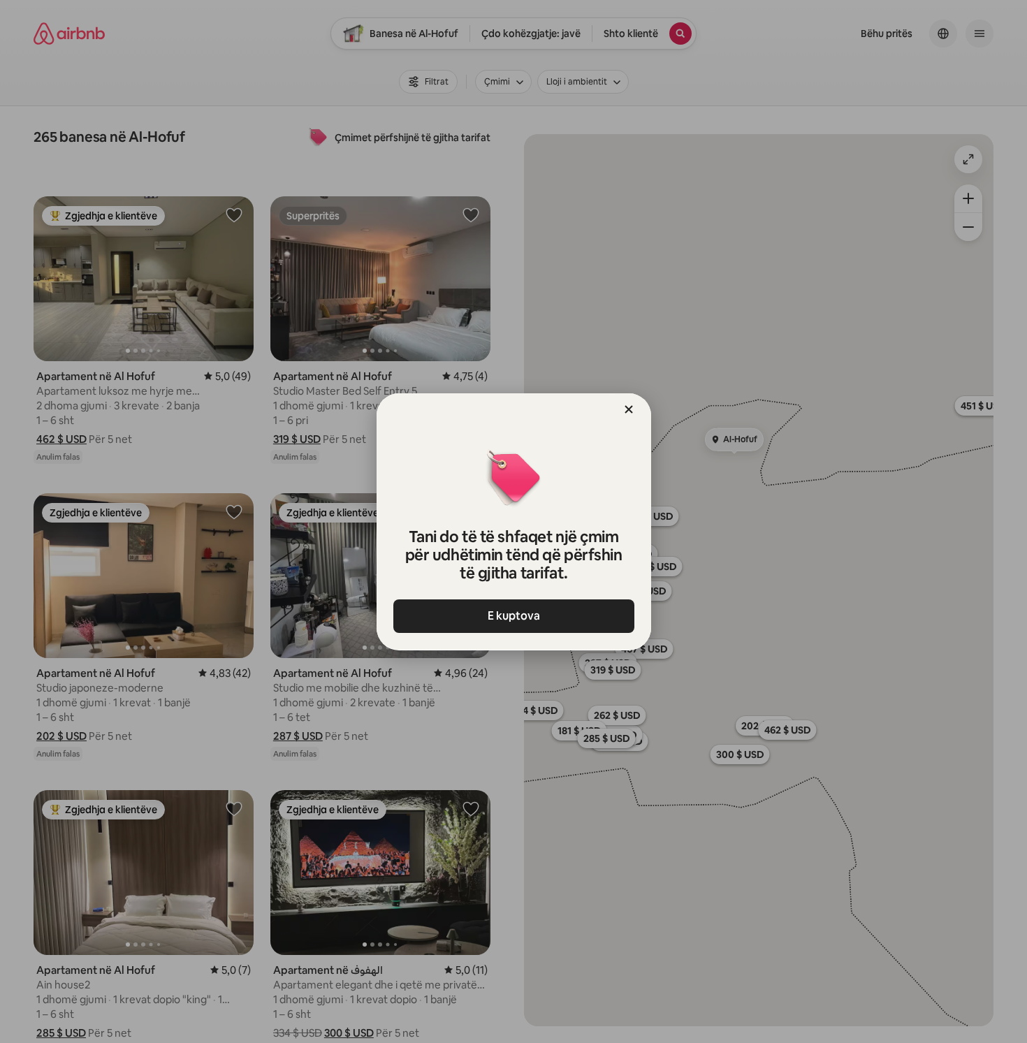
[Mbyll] (628, 409)
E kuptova (514, 615)
